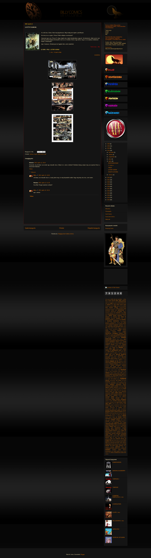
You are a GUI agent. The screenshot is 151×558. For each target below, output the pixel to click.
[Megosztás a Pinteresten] (44, 152)
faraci (125, 347)
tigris (113, 440)
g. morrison (119, 353)
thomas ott (123, 438)
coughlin (121, 333)
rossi (111, 421)
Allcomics (107, 208)
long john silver (109, 389)
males (112, 392)
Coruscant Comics (110, 216)
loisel (124, 388)
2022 (108, 177)
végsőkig (112, 446)
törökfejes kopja (119, 441)
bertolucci (120, 315)
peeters (112, 411)
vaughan (107, 446)
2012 (108, 199)
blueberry (107, 319)
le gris (35, 154)
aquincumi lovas (120, 306)
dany (112, 335)
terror (124, 435)
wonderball (108, 451)
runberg (119, 421)
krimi (120, 383)
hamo (106, 362)
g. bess (115, 353)
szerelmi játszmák (116, 433)
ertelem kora (118, 344)
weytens (114, 449)
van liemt (112, 445)
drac (125, 340)
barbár (122, 312)
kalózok (107, 380)
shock (115, 426)
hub (119, 369)
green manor (114, 358)
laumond (116, 387)
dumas (121, 341)
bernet (110, 315)
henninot (124, 363)
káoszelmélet (112, 380)
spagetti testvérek (112, 430)
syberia (118, 431)
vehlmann (117, 447)
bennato (115, 314)
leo (125, 387)
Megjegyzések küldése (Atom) (66, 233)
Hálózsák (107, 219)
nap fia (114, 403)
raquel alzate (112, 417)
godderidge (120, 355)
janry (111, 374)
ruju (116, 421)
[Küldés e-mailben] (38, 152)
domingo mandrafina (110, 340)
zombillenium (117, 452)
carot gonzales (116, 326)
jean (111, 375)
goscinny (124, 357)
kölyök (117, 383)
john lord (113, 376)
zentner (121, 451)
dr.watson (121, 340)
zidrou (112, 452)
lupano (107, 391)
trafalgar (124, 441)
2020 (108, 182)
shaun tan (119, 425)
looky (115, 389)
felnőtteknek (115, 350)
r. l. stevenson (119, 415)
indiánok (107, 372)
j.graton (124, 372)
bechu (106, 314)
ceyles (109, 327)
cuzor (109, 334)
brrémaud (111, 323)
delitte (114, 337)
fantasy (31, 154)
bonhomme (116, 321)
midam (112, 396)
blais (119, 316)
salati (112, 422)
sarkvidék (119, 423)
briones (107, 323)
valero (122, 444)
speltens (119, 430)
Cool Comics (108, 214)
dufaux (117, 341)
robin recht (107, 419)
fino (122, 350)
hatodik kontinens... (114, 363)
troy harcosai (111, 442)
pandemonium (113, 410)
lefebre (122, 387)
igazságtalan (115, 371)
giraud (115, 355)
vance (116, 445)
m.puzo (119, 391)
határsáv (107, 363)
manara (124, 392)
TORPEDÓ (115, 487)
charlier (115, 327)
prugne (113, 415)
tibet (110, 440)
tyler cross (119, 442)
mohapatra (123, 399)
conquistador (113, 330)
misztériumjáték (108, 399)
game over (108, 354)
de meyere (120, 335)
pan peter (118, 408)
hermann (107, 366)
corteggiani (115, 333)
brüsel (124, 323)
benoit (119, 314)
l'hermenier (121, 385)
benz (121, 314)
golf (125, 355)
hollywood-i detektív (110, 367)
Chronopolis (108, 211)
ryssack (123, 421)
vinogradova (108, 448)
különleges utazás (121, 384)
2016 (108, 190)
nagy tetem (108, 403)
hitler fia (119, 366)
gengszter (123, 354)
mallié (116, 392)
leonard (106, 388)
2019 (108, 184)
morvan (119, 400)
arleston (111, 307)
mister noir (123, 398)
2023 (108, 150)
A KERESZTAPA (117, 504)
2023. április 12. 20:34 (40, 162)
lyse (116, 391)
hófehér (124, 366)
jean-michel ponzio (118, 375)
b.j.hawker (119, 311)
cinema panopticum (113, 329)
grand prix (107, 358)
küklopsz (112, 384)
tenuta (121, 435)
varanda (121, 445)
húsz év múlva (108, 371)
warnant (124, 448)
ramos (106, 417)
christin (106, 329)
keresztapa (113, 381)
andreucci (111, 306)
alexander (119, 303)
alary (111, 303)
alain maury (107, 303)
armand (116, 307)
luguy (120, 389)
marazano (107, 394)
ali (105, 304)
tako (119, 434)
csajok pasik (113, 334)
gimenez (111, 355)
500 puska (107, 299)
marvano (120, 394)
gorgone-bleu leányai (116, 357)
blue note (123, 318)
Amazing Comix (109, 228)
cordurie (114, 331)
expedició (112, 346)
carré (122, 326)
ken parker (118, 380)
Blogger (83, 554)
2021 (108, 179)
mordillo (115, 400)
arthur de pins (119, 308)
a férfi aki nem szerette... (116, 299)
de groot (116, 336)
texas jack (120, 437)
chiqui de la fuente (122, 327)
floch (125, 350)
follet (108, 351)
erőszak (112, 344)
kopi (109, 383)
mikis (120, 396)
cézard (112, 327)
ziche (109, 452)
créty (125, 333)
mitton (113, 399)
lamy (125, 385)
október (111, 154)
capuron (121, 325)
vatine (125, 445)
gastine (113, 354)
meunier (120, 395)
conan (106, 330)
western (107, 449)
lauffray (111, 387)
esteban (124, 344)
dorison (117, 340)
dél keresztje (108, 337)
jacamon (107, 374)
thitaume (118, 438)
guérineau (107, 359)
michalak (107, 396)
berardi (124, 314)
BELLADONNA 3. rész (118, 520)
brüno (121, 323)
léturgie (116, 388)
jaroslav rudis (120, 374)
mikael (117, 396)
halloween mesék (122, 361)
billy (34, 175)
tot (115, 441)
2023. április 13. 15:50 (44, 175)
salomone (116, 422)
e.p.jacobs (107, 343)
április (110, 161)
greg (118, 358)
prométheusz (108, 415)
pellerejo (124, 411)
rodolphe (113, 419)
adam (120, 300)
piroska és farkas (116, 414)
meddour (110, 395)
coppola (124, 330)
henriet (112, 365)
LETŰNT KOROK (112, 169)
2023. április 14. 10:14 (44, 190)
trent (106, 442)
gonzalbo (107, 357)
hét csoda (113, 366)
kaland (123, 379)
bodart (111, 319)
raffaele (124, 415)
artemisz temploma (109, 308)
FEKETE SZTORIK (113, 172)
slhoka (112, 429)
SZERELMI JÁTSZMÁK (119, 537)
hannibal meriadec (116, 362)
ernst (125, 343)
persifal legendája (112, 413)
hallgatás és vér (114, 361)
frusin (119, 351)
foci (106, 351)
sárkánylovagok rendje (111, 423)
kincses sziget (120, 381)
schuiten (124, 423)
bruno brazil (116, 323)
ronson (124, 419)
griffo (121, 358)
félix (110, 350)
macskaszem (108, 392)
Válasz (31, 169)
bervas (124, 315)
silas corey (123, 426)
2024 (108, 148)
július (110, 159)
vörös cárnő (114, 448)
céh (106, 327)
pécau (124, 410)
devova (114, 339)
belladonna (111, 314)
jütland (118, 378)
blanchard (113, 318)
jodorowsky (108, 376)
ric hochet (119, 417)
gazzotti (118, 354)
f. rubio (109, 347)
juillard (114, 378)
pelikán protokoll (118, 411)
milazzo (124, 396)
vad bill (112, 444)
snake (122, 429)
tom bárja (121, 440)
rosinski (107, 421)
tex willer (115, 437)
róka (122, 419)
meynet (124, 395)
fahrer (117, 347)
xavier (112, 451)
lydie (114, 391)
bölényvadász (113, 322)
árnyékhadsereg (122, 307)
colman (124, 329)
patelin (118, 410)
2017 (108, 188)
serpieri (115, 425)
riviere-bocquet (116, 418)
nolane (112, 404)
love (118, 389)
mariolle (116, 394)
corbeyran (107, 331)
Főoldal (61, 228)
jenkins (124, 375)
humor (123, 370)
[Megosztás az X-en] (41, 152)
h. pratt (124, 359)
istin (121, 372)
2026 (108, 143)
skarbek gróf (109, 427)
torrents (110, 441)
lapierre (107, 387)
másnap (124, 394)
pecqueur (107, 411)
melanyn (115, 395)
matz (106, 395)
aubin (116, 310)
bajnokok (118, 312)
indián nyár (123, 371)
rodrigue (118, 419)
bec (125, 312)
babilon (124, 311)
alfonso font (123, 303)
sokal (106, 430)
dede (125, 335)
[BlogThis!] (39, 152)
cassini (124, 326)
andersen (107, 306)
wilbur (119, 449)
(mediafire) (97, 55)
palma (113, 408)
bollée (120, 319)
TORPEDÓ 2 (116, 479)
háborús (107, 361)
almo (112, 304)
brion (125, 322)
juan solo (110, 378)
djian (125, 339)
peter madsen (119, 413)
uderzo (124, 442)
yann (115, 451)
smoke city (117, 429)
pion (110, 414)
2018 (108, 186)
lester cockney (112, 388)
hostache (124, 367)
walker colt (120, 448)
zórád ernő (123, 452)
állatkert (109, 304)
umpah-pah (108, 444)
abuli (117, 300)
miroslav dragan (109, 398)
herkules (124, 365)
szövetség (123, 433)
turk (116, 442)
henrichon (107, 365)
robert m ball (123, 418)
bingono (115, 316)
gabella (124, 353)
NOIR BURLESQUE (113, 163)
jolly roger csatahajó (120, 376)
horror (120, 368)
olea (113, 406)
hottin (106, 369)
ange (115, 306)
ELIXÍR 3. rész (116, 512)
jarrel (125, 374)
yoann (118, 451)
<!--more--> (111, 165)
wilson (124, 449)
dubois (107, 341)
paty (122, 410)
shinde (111, 426)
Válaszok (33, 172)
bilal (111, 316)
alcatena (115, 303)
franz (116, 351)
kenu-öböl (124, 380)
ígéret (119, 371)
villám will (123, 446)
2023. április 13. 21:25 (44, 182)
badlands (107, 312)
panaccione (123, 408)
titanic (118, 440)
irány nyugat (117, 372)
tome (124, 440)
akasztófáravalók (122, 301)
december (111, 152)
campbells (115, 325)
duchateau (112, 342)
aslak (124, 308)
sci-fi (106, 425)
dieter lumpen (120, 339)
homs (117, 367)
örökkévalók (112, 407)
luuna (110, 391)
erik (123, 343)
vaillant (119, 444)
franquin (112, 351)
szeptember (112, 156)
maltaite (120, 392)
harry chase (123, 362)
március (111, 174)
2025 (108, 146)
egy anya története (115, 343)
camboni (110, 325)
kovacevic (113, 383)
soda (125, 429)
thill (111, 438)
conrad (119, 330)
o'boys (120, 404)
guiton (116, 359)
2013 (108, 197)
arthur (114, 308)
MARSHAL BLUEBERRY (119, 470)
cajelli (106, 325)
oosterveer (117, 406)
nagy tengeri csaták (121, 402)
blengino (118, 318)
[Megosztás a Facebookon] (43, 152)
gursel (120, 359)
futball (122, 351)
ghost (106, 355)
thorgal (107, 440)
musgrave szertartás (109, 402)
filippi (120, 350)
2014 (108, 195)
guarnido (124, 358)
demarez (118, 337)
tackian (115, 434)
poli (45, 154)
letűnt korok (41, 154)
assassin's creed (109, 310)
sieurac (118, 426)
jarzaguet (107, 375)
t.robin (111, 434)
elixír (120, 343)
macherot (124, 391)
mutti (115, 402)
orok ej (121, 406)
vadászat (116, 444)
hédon (120, 363)
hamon (110, 362)
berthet (114, 315)
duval (124, 342)
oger (111, 406)
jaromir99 (115, 374)
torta (113, 441)
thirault (114, 438)
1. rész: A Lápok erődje (55, 52)
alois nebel (116, 304)
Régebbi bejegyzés (94, 228)
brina (122, 322)
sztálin (106, 434)
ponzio (124, 414)
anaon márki (123, 304)
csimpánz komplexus (121, 334)
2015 (108, 193)
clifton (120, 329)
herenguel (118, 365)
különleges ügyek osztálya (111, 385)
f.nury (113, 347)
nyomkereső (116, 404)
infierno (111, 372)
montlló (110, 400)
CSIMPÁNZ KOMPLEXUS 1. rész (118, 496)
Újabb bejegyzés (30, 228)
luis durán (124, 389)
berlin (106, 315)
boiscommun (116, 319)
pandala (107, 410)
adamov (124, 300)
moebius (118, 399)
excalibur (107, 346)
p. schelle (119, 407)
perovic (107, 413)
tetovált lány (108, 437)
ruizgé (113, 421)
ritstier (112, 418)
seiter (109, 425)
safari (109, 422)
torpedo (107, 441)
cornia (119, 331)
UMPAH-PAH (116, 529)
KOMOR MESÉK (117, 462)
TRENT (110, 167)
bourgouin (107, 322)
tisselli (115, 440)
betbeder (107, 316)
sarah (124, 422)
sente (112, 425)
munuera (124, 400)
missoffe (117, 398)
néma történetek (119, 403)
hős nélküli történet (113, 369)
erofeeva (107, 344)
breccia (118, 322)
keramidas (107, 381)
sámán (121, 422)
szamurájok (108, 433)
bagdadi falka (112, 312)
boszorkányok (123, 321)
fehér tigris (112, 349)
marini (112, 394)
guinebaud (112, 359)
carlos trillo (110, 326)
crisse (106, 334)
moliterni (107, 400)
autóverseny (121, 310)
